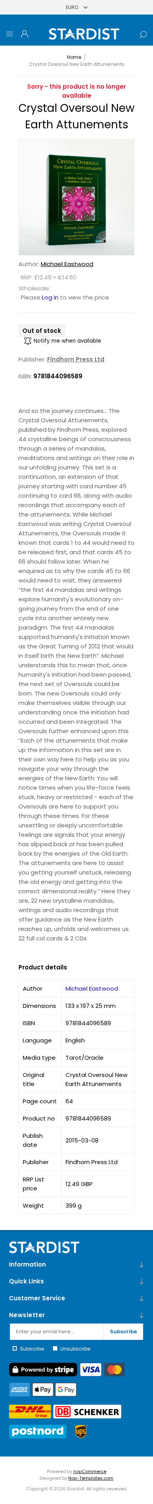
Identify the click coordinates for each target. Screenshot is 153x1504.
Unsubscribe (75, 1348)
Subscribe (123, 1331)
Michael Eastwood (67, 264)
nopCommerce (89, 1471)
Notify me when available (67, 341)
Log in (50, 297)
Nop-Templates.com (90, 1478)
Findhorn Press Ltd (75, 359)
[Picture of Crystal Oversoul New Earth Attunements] (76, 197)
